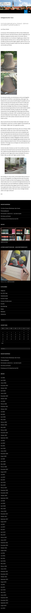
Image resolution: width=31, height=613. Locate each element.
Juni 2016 (3, 555)
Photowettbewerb (5, 211)
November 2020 (4, 453)
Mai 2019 (3, 479)
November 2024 (4, 396)
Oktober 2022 (4, 424)
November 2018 (4, 492)
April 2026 (3, 380)
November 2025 (4, 385)
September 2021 (4, 437)
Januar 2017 (3, 540)
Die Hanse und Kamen (6, 216)
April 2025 (3, 390)
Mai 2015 (3, 587)
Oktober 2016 (4, 547)
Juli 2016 (3, 553)
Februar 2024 (4, 403)
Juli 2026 (3, 377)
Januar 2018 (3, 511)
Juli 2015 (3, 584)
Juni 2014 (3, 608)
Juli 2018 (3, 500)
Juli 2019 (3, 474)
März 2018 (3, 508)
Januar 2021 (3, 451)
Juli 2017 (3, 524)
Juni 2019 (3, 477)
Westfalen (3, 311)
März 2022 (3, 427)
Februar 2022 (4, 430)
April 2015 (3, 589)
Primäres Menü (29, 11)
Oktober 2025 (4, 388)
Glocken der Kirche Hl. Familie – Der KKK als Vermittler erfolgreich (14, 24)
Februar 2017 (4, 537)
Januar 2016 (3, 568)
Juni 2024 (3, 401)
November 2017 (4, 513)
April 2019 (3, 482)
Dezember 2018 (4, 490)
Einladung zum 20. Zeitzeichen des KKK (9, 218)
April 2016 (3, 561)
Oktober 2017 (4, 516)
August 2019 (3, 472)
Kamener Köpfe (4, 298)
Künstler (3, 303)
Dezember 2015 (4, 571)
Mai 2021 (3, 445)
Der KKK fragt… (4, 293)
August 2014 (3, 605)
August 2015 (3, 582)
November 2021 (4, 432)
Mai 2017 (3, 529)
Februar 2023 (4, 422)
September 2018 (4, 498)
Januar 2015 (3, 595)
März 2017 (3, 534)
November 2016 (4, 545)
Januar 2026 (3, 382)
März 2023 (3, 419)
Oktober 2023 (4, 409)
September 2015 (4, 579)
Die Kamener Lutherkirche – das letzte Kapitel (11, 213)
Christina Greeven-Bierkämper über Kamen (10, 208)
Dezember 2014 (4, 597)
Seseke (2, 309)
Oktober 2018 (4, 495)
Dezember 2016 (4, 542)
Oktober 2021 (4, 435)
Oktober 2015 (4, 576)
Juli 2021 (3, 440)
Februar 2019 (4, 487)
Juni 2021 (3, 443)
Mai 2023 (3, 414)
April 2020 (3, 461)
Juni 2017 (3, 527)
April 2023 (3, 417)
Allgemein (3, 290)
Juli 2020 (3, 458)
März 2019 (3, 485)
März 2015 (3, 592)
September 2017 (4, 519)
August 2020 (3, 456)
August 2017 (3, 521)
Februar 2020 (4, 466)
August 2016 (3, 550)
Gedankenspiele (4, 295)
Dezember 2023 (4, 406)
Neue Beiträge (4, 306)
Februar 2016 (4, 566)
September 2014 (4, 602)
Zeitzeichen (3, 314)
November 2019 (4, 469)
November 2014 (4, 600)
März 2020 (3, 464)
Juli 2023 (3, 411)
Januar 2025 (3, 393)
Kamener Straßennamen (6, 301)
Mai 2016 (3, 558)
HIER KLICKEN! (4, 242)
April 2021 (3, 448)
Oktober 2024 (4, 398)
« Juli (2, 343)
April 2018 (3, 506)
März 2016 (3, 563)
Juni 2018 (3, 503)
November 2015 (4, 574)
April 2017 (3, 532)
